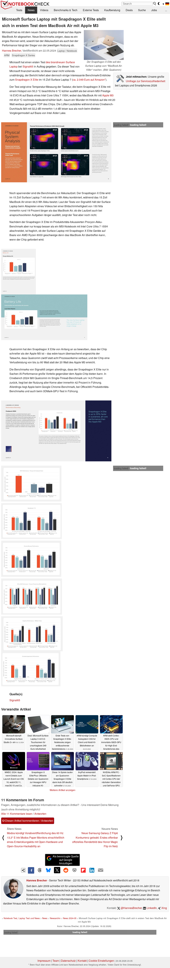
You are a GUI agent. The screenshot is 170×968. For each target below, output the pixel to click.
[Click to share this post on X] (57, 870)
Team (55, 961)
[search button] (154, 3)
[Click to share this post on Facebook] (31, 870)
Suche (142, 10)
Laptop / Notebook (67, 50)
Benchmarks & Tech (65, 10)
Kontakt (82, 961)
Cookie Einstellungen (101, 961)
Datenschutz (68, 961)
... (166, 10)
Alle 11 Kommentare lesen (16, 814)
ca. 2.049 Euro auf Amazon (89, 79)
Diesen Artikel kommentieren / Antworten (28, 821)
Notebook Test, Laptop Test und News (22, 918)
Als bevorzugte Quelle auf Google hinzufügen (66, 859)
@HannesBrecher (131, 908)
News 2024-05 (69, 918)
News (31, 10)
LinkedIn (151, 908)
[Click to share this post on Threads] (40, 870)
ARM (6, 55)
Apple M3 (108, 95)
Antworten (40, 814)
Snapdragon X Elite (26, 79)
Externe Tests (91, 10)
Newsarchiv (55, 918)
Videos (44, 10)
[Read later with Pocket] (74, 870)
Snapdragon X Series (23, 55)
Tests (19, 10)
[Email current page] (100, 870)
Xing (164, 908)
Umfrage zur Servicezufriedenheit (145, 81)
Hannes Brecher (11, 50)
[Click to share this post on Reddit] (66, 870)
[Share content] (23, 870)
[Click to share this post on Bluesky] (48, 870)
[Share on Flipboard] (83, 870)
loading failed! (121, 125)
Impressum (44, 961)
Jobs (154, 10)
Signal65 (28, 66)
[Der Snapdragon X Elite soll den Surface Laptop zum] (104, 45)
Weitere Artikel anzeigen (62, 790)
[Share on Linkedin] (92, 870)
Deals (129, 10)
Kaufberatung (112, 10)
